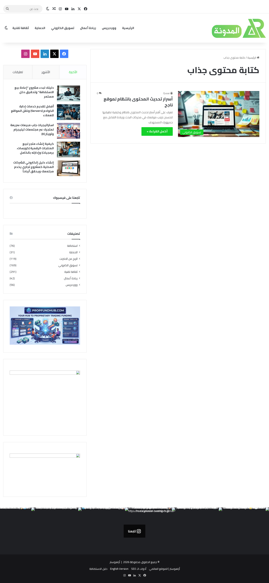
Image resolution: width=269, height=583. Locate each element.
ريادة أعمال (88, 28)
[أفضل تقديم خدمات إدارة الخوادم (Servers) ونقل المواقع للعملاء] (68, 112)
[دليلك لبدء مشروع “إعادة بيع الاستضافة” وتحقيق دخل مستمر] (68, 93)
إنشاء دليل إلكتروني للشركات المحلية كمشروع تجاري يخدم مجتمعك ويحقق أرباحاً (33, 167)
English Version (119, 568)
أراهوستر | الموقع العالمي (164, 568)
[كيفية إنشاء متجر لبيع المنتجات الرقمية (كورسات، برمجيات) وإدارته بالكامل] (68, 149)
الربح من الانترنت (68, 259)
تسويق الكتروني (62, 28)
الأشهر (46, 72)
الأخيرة (73, 72)
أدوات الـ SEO (138, 568)
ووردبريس (109, 28)
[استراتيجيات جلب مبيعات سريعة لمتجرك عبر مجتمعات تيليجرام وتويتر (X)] (68, 131)
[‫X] (54, 54)
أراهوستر (115, 562)
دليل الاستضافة (98, 568)
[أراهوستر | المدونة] (230, 27)
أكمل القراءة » (157, 131)
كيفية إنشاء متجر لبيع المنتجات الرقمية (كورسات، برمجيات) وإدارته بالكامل (35, 148)
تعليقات (18, 72)
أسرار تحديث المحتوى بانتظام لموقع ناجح (138, 102)
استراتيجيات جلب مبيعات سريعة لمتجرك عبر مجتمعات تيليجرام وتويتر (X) (32, 129)
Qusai (166, 93)
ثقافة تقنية (20, 28)
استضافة (72, 246)
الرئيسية (128, 28)
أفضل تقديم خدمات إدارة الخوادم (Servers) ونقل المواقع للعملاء (32, 111)
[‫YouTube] (35, 54)
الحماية (40, 28)
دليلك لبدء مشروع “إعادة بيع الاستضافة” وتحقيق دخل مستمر (34, 92)
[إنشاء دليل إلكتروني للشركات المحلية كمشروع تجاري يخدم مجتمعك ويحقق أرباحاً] (68, 168)
